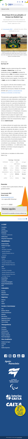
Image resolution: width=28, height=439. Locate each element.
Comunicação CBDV (7, 29)
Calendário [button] (5, 288)
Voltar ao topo (21, 219)
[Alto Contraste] (22, 2)
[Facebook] (5, 356)
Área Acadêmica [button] (6, 339)
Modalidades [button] (5, 241)
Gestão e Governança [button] (8, 306)
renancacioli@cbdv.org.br (7, 197)
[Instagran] (10, 356)
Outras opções (8, 209)
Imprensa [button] (4, 297)
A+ (17, 2)
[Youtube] (18, 356)
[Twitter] (14, 356)
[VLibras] (25, 2)
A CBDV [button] (3, 224)
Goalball (10, 204)
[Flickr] (23, 356)
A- (20, 2)
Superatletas (19, 437)
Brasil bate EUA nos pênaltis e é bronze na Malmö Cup (14, 213)
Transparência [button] (6, 324)
